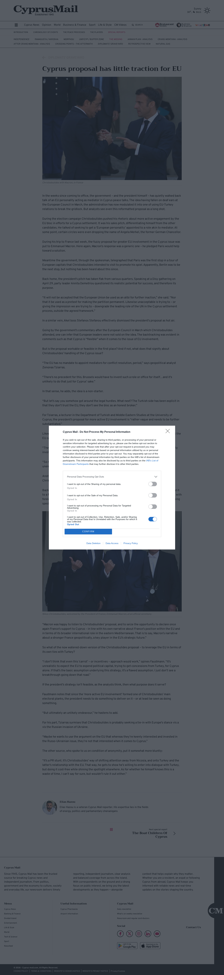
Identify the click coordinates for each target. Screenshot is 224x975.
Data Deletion (93, 543)
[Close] (169, 432)
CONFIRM (88, 531)
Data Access (112, 543)
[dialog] (112, 487)
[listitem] (112, 476)
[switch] (152, 484)
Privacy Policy (130, 543)
